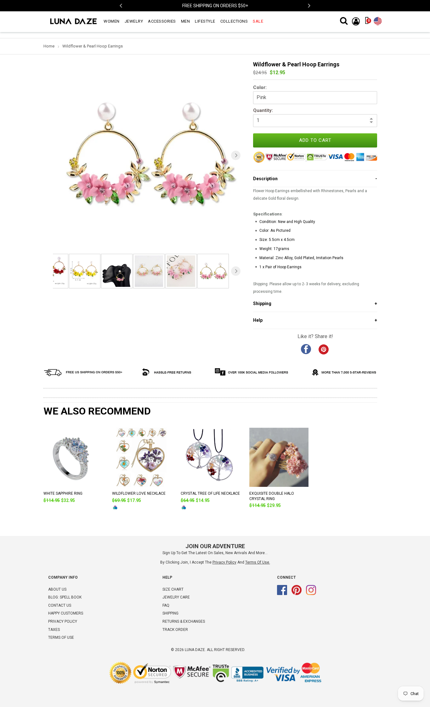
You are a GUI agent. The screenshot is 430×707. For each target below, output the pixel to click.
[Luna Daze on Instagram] (311, 594)
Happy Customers (65, 613)
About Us (57, 589)
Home (48, 46)
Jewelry (134, 21)
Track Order (175, 629)
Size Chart (173, 589)
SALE (258, 21)
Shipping (170, 613)
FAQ (165, 605)
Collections (234, 21)
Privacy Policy (62, 621)
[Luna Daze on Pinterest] (296, 594)
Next (308, 5)
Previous (121, 5)
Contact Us (59, 605)
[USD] (378, 20)
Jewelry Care (176, 597)
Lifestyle (205, 21)
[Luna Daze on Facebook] (282, 594)
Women (112, 21)
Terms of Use (257, 562)
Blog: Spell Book (65, 597)
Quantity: (263, 110)
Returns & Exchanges (183, 621)
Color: (260, 87)
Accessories (162, 21)
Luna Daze (195, 650)
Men (185, 21)
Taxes (54, 629)
